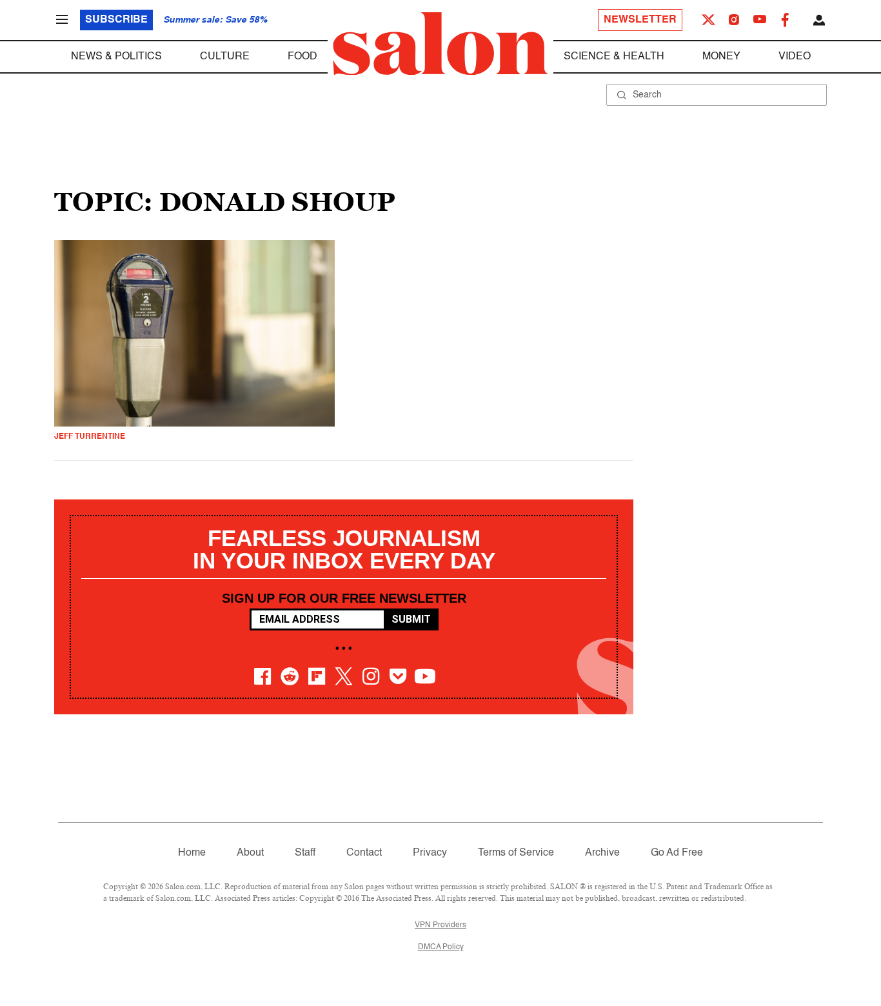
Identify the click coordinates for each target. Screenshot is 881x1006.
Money (721, 57)
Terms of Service (516, 853)
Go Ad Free (677, 853)
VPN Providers (440, 925)
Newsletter (640, 20)
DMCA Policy (441, 947)
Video (794, 57)
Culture (225, 57)
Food (302, 57)
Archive (602, 853)
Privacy (430, 853)
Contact (364, 853)
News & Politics (116, 57)
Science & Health (614, 57)
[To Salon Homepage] (440, 44)
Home (192, 853)
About (250, 853)
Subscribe (116, 20)
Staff (305, 853)
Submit (411, 619)
